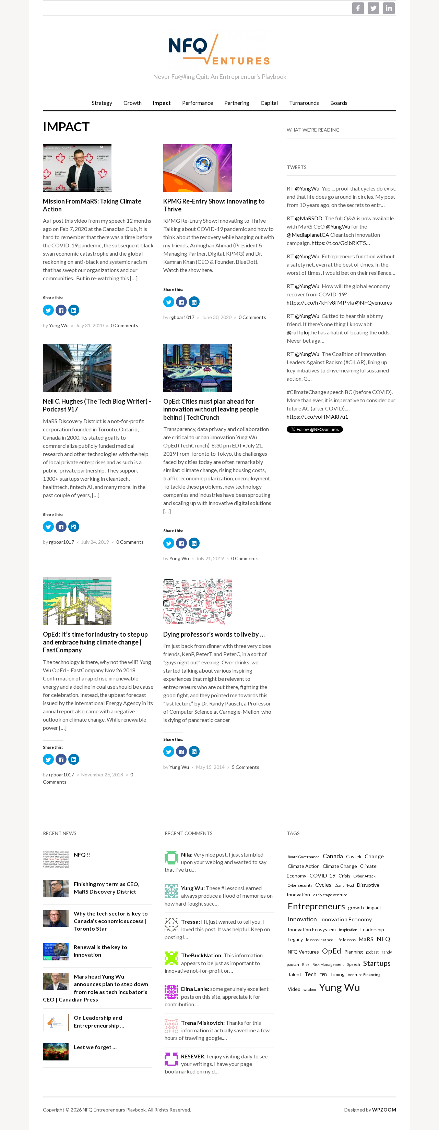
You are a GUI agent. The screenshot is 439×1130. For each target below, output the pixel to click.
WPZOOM (384, 1110)
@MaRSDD (308, 218)
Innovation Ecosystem (312, 929)
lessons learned (319, 939)
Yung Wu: (193, 888)
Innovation (302, 919)
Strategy (102, 102)
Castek (353, 856)
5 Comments (245, 767)
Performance (197, 102)
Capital (269, 102)
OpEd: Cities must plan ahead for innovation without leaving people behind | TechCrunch (211, 409)
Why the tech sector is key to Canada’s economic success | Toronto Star (111, 921)
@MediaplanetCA (308, 234)
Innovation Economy (346, 919)
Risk (305, 964)
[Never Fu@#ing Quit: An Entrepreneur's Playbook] (219, 50)
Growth (132, 102)
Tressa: (190, 921)
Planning (353, 952)
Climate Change (340, 866)
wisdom (310, 989)
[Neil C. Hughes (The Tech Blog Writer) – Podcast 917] (77, 367)
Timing (337, 974)
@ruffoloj (298, 332)
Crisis (345, 876)
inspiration (348, 930)
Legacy (295, 939)
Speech (353, 964)
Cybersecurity (300, 885)
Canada (333, 856)
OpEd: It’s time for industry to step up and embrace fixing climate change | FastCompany (95, 642)
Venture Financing (364, 974)
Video (294, 989)
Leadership (372, 929)
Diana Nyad (344, 885)
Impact (162, 102)
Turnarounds (304, 102)
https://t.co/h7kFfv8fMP (316, 302)
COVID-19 (322, 875)
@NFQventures (373, 302)
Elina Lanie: (195, 988)
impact (374, 907)
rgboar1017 (181, 317)
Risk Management (328, 964)
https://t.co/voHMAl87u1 (317, 416)
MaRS (366, 939)
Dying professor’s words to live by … (214, 634)
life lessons (346, 939)
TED (323, 974)
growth (356, 907)
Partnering (236, 102)
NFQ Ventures (303, 952)
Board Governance (304, 857)
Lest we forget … (95, 1047)
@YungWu (307, 188)
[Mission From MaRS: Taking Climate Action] (77, 167)
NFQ (383, 939)
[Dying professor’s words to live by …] (197, 600)
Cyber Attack (365, 876)
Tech (311, 974)
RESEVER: (193, 1056)
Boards (338, 102)
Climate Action (304, 866)
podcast (372, 952)
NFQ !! (82, 854)
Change (374, 856)
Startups (377, 963)
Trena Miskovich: (203, 1022)
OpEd (331, 950)
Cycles (323, 884)
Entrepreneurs (316, 906)
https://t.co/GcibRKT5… (341, 242)
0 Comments (124, 325)
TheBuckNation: (202, 955)
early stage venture (330, 895)
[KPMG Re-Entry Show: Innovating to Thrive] (197, 167)
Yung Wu (59, 325)
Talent (294, 974)
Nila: (186, 854)
